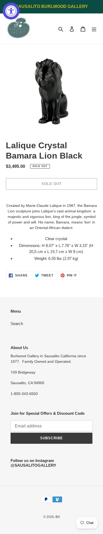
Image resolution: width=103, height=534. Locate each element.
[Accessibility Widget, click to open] (11, 11)
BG (57, 517)
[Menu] (94, 29)
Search (17, 323)
